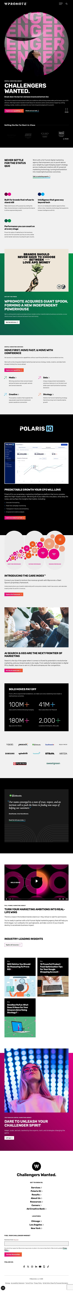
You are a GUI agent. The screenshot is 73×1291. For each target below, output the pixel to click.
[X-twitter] (28, 1266)
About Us (36, 1198)
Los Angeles (35, 1224)
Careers (36, 1205)
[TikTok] (48, 1266)
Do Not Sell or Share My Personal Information (55, 1283)
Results (36, 1194)
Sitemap (7, 1283)
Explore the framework (13, 594)
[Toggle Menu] (61, 4)
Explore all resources (12, 945)
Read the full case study (16, 820)
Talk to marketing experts (41, 176)
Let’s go (8, 1138)
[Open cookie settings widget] (3, 1288)
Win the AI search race (12, 670)
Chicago (35, 1221)
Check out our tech (31, 110)
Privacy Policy (38, 1283)
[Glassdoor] (44, 1266)
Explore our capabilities (13, 111)
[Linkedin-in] (36, 1266)
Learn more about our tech (14, 518)
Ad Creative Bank (36, 1209)
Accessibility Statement (17, 1283)
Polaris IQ (36, 1191)
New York (36, 1228)
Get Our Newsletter (13, 1254)
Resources (35, 1202)
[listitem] (20, 977)
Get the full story (11, 322)
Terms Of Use (29, 1283)
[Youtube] (40, 1266)
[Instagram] (32, 1266)
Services (35, 1187)
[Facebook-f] (24, 1266)
